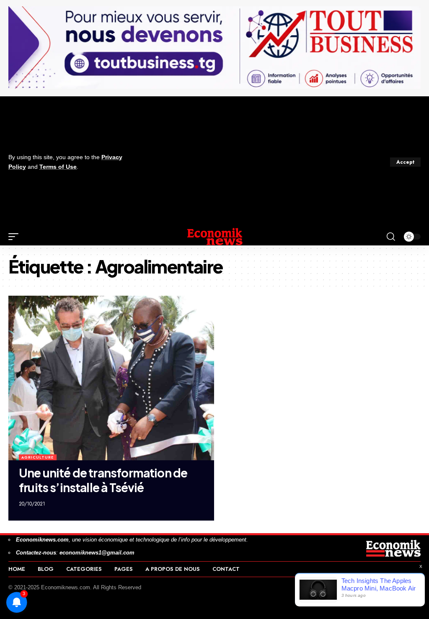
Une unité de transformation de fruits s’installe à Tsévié (103, 480)
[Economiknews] (214, 236)
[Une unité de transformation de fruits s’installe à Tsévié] (111, 378)
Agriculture (37, 457)
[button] (405, 162)
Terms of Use (58, 167)
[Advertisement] (253, 162)
